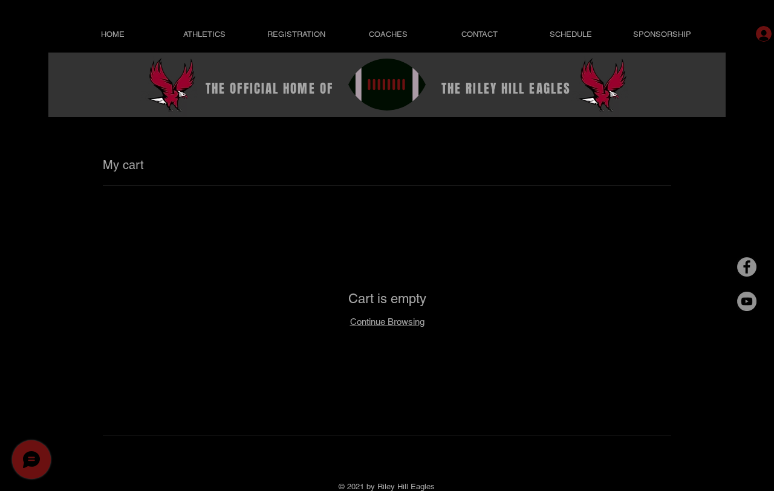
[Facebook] (746, 267)
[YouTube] (746, 301)
